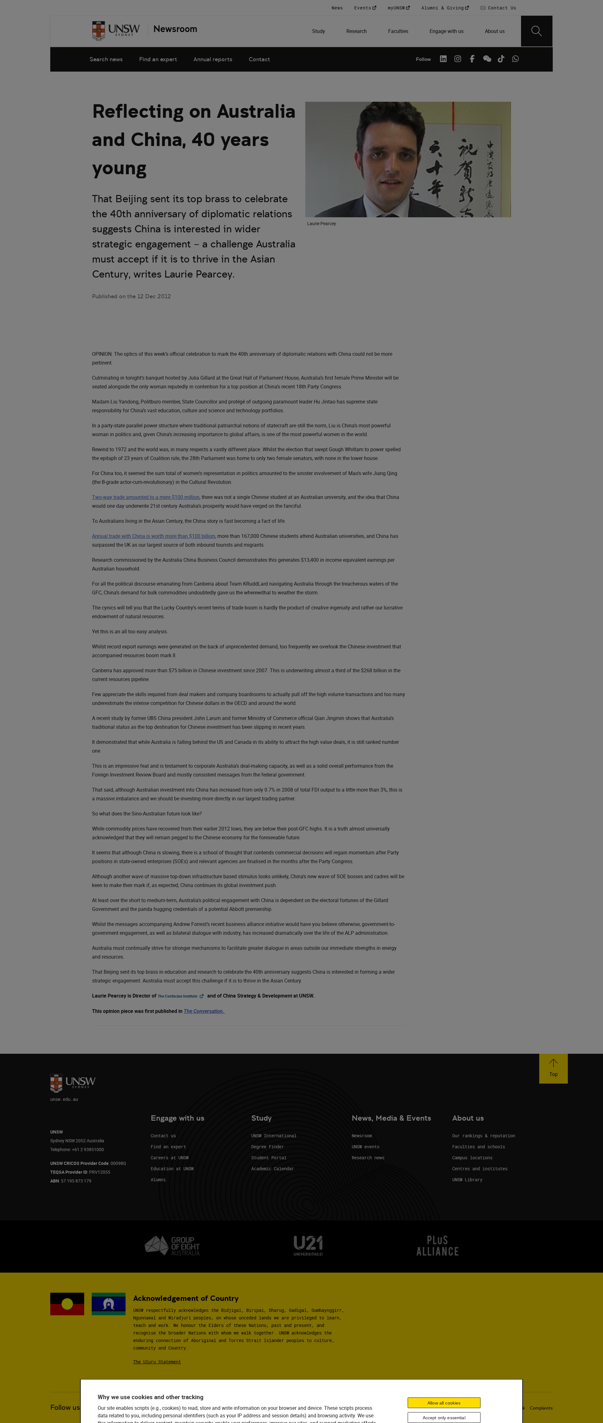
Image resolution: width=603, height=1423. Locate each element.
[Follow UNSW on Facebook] (472, 59)
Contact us (163, 1136)
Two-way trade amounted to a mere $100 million (145, 497)
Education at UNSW (172, 1168)
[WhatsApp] (515, 59)
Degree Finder (267, 1147)
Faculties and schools (478, 1147)
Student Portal (268, 1158)
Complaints (541, 1407)
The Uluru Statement (157, 1362)
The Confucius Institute (182, 995)
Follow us (65, 1407)
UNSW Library (467, 1179)
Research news (368, 1158)
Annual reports (212, 59)
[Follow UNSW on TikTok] (500, 59)
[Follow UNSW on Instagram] (457, 59)
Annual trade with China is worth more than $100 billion (153, 536)
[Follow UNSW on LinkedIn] (443, 59)
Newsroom (362, 1136)
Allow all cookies (443, 1402)
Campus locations (472, 1158)
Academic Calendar (272, 1168)
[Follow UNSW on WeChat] (486, 59)
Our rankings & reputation (483, 1136)
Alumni (158, 1179)
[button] (553, 1069)
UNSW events (365, 1147)
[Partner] (172, 31)
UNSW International (273, 1136)
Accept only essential (444, 1417)
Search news (106, 59)
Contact (259, 59)
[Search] (536, 31)
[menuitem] (319, 31)
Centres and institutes (480, 1168)
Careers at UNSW (169, 1158)
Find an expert (158, 59)
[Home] (116, 31)
